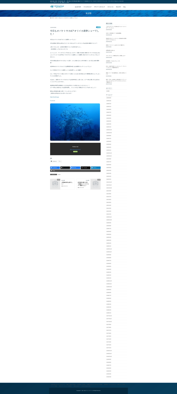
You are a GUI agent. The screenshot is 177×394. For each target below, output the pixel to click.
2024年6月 (108, 115)
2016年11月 (109, 353)
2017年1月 (108, 347)
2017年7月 (108, 330)
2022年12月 (109, 153)
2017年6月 (108, 333)
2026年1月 (108, 103)
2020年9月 (108, 222)
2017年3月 (108, 341)
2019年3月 (108, 272)
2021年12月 (109, 182)
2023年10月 (109, 132)
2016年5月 (108, 371)
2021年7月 (108, 196)
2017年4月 (108, 339)
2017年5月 (108, 336)
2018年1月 (108, 312)
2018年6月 (108, 298)
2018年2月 (108, 310)
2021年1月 (108, 214)
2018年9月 (108, 289)
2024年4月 (108, 121)
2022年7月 (108, 161)
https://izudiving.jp (54, 97)
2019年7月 (108, 260)
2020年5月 (108, 234)
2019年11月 (109, 251)
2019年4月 (108, 269)
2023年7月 (108, 138)
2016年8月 (108, 362)
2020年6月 (108, 231)
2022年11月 (109, 156)
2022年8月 (108, 158)
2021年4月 (108, 205)
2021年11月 (109, 185)
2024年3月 (108, 124)
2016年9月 (108, 359)
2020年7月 (108, 228)
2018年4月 (108, 304)
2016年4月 (108, 373)
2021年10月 (109, 187)
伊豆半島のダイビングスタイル (58, 384)
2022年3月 (108, 173)
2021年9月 (108, 190)
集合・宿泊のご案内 (71, 384)
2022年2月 (108, 176)
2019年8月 (108, 257)
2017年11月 (109, 318)
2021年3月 (108, 208)
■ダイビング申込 (121, 384)
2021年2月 (108, 211)
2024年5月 (108, 118)
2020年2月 (108, 243)
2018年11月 (109, 283)
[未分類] (55, 181)
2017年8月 (108, 327)
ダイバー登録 (54, 386)
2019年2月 (108, 275)
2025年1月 (108, 106)
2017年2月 (108, 344)
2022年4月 (108, 170)
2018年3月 (108, 307)
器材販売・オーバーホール (110, 384)
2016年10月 (109, 356)
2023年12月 (109, 129)
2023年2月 (108, 147)
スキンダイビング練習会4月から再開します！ (116, 55)
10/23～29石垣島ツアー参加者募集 (113, 33)
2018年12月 (109, 280)
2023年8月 (108, 135)
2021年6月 (108, 199)
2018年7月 (108, 295)
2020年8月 (108, 225)
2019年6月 (108, 263)
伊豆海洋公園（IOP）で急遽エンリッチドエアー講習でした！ (83, 184)
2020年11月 (109, 217)
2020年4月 (108, 237)
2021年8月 (108, 193)
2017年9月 (108, 324)
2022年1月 (108, 179)
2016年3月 (108, 376)
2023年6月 (108, 141)
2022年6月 (108, 164)
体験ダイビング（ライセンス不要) (94, 384)
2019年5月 (108, 266)
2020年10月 (109, 219)
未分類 (98, 27)
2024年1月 (108, 126)
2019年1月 (108, 278)
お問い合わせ (76, 386)
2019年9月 (108, 254)
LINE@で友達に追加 (85, 386)
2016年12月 (109, 350)
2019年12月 (109, 249)
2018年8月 (108, 292)
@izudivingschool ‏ (75, 149)
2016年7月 (108, 365)
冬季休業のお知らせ (110, 50)
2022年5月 (108, 167)
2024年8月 (108, 109)
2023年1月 (108, 150)
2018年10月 (109, 286)
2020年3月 (108, 240)
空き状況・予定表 (81, 384)
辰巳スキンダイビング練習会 (65, 386)
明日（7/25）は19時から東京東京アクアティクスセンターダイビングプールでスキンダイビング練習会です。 (116, 81)
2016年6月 (108, 368)
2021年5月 (108, 202)
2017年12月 (109, 315)
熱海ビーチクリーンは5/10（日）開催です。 (115, 45)
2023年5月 (108, 144)
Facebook (52, 100)
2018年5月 (108, 301)
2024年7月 (108, 112)
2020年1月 (108, 246)
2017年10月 (109, 321)
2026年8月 (108, 97)
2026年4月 (108, 100)
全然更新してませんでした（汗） (113, 61)
